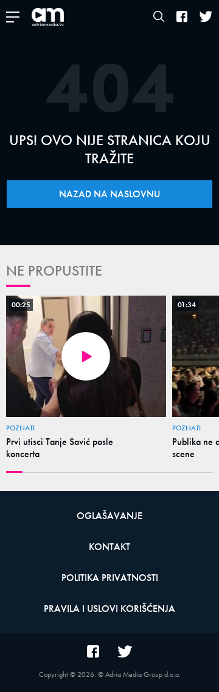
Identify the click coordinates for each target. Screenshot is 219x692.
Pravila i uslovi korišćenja (109, 608)
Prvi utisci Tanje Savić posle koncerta (59, 448)
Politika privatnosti (109, 577)
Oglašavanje (109, 515)
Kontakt (109, 546)
